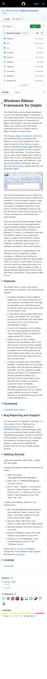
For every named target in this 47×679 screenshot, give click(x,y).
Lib (8, 48)
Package (10, 52)
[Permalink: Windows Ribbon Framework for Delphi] (2, 103)
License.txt (11, 71)
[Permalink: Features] (2, 281)
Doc (8, 43)
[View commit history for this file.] (42, 33)
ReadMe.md (11, 81)
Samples (10, 57)
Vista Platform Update (29, 144)
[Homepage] (23, 3)
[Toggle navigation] (3, 3)
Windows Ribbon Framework (20, 136)
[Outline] (44, 92)
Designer (10, 38)
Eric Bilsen (20, 554)
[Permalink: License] (2, 560)
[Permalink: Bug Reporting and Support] (2, 415)
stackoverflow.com (12, 427)
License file (8, 566)
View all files (23, 85)
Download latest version (14, 409)
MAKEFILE (10, 76)
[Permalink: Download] (2, 403)
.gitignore (10, 62)
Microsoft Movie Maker (14, 166)
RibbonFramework (29, 10)
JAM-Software (12, 10)
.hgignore (10, 67)
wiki (22, 549)
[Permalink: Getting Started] (2, 454)
